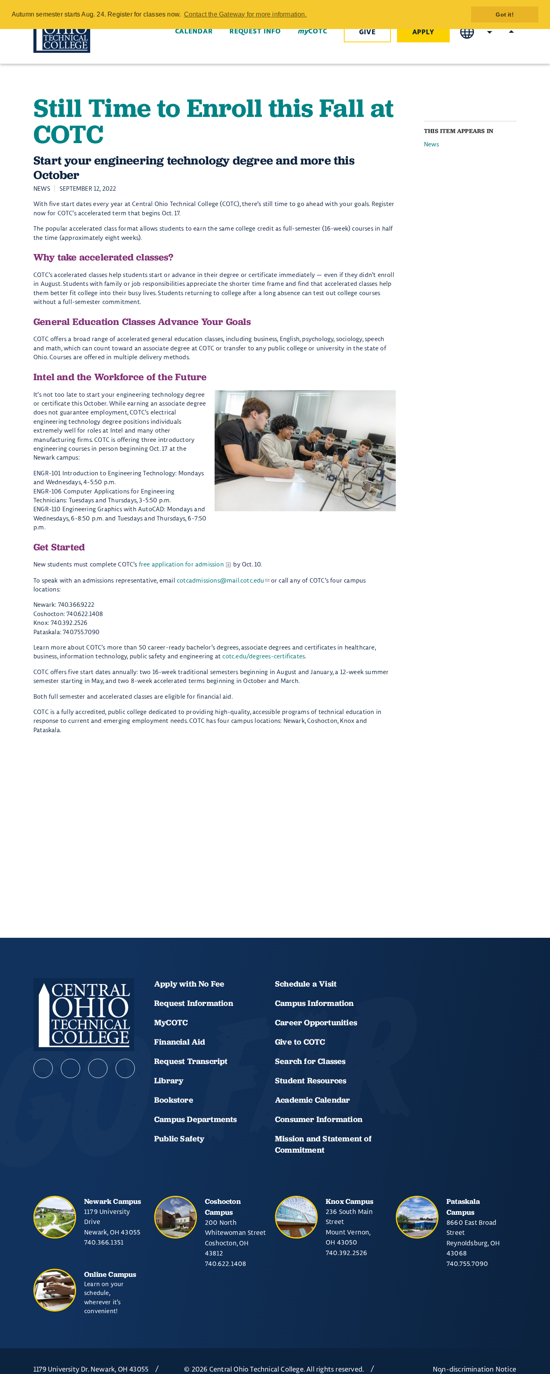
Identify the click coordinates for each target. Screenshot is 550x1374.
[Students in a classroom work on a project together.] (305, 450)
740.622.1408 (225, 1264)
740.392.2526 (346, 1253)
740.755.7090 (467, 1264)
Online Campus (110, 1274)
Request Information (193, 1003)
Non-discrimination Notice (474, 1369)
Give (367, 32)
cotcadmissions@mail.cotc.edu (221, 580)
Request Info (255, 31)
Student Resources (310, 1080)
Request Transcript (191, 1061)
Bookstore (173, 1100)
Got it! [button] (504, 14)
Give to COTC (300, 1042)
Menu (511, 32)
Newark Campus (112, 1201)
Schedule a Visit (306, 984)
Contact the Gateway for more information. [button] (245, 14)
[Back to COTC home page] (78, 32)
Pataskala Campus (463, 1207)
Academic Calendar (313, 1100)
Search (489, 32)
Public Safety (179, 1138)
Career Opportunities (316, 1022)
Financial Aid (179, 1042)
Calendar (194, 31)
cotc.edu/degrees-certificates (263, 656)
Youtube (70, 1068)
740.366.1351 (104, 1242)
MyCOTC (171, 1022)
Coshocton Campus (223, 1207)
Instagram (98, 1068)
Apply (423, 32)
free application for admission (181, 564)
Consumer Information (318, 1119)
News (431, 144)
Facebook (43, 1068)
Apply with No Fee (189, 984)
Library (168, 1080)
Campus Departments (195, 1119)
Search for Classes (310, 1061)
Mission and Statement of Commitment (323, 1144)
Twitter (125, 1068)
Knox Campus (349, 1201)
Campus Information (314, 1003)
